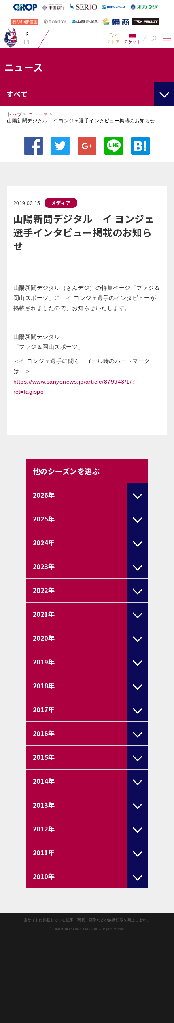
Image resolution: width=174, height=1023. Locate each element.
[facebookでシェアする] (33, 146)
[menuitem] (113, 38)
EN (26, 42)
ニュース (38, 114)
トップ (14, 114)
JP (26, 34)
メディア (61, 202)
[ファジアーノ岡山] (10, 37)
